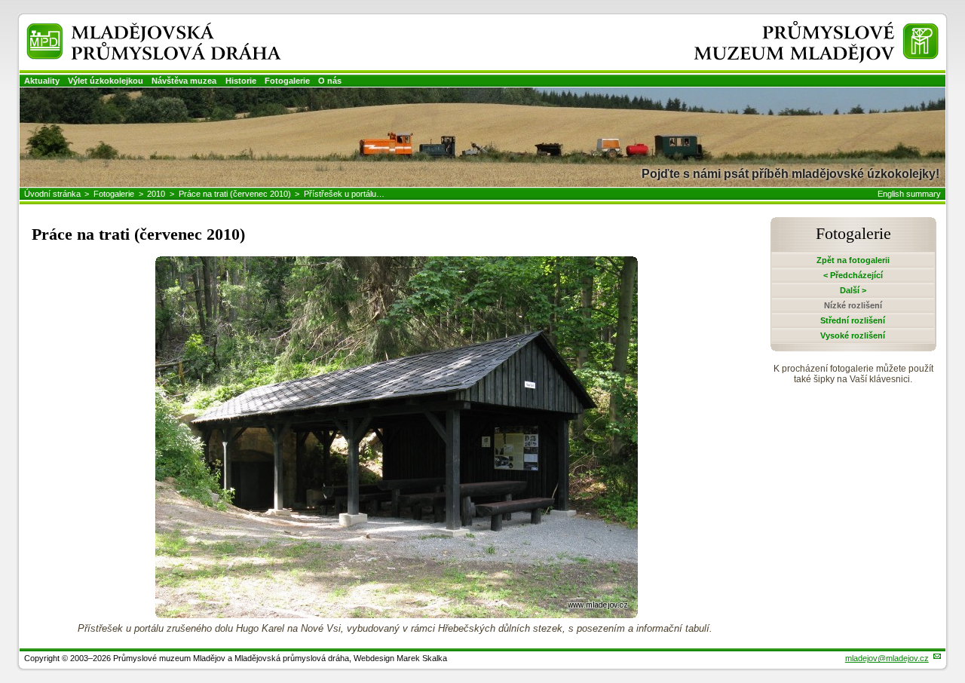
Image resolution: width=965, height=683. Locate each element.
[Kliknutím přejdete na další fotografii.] (396, 614)
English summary (909, 193)
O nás (330, 80)
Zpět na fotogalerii (853, 260)
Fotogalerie (287, 80)
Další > (853, 290)
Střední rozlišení (852, 320)
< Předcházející (853, 275)
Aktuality (42, 80)
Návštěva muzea (184, 80)
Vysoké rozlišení (852, 335)
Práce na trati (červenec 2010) (235, 193)
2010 (156, 193)
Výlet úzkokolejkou (105, 80)
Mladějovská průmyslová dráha (134, 29)
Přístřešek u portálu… (344, 193)
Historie (240, 80)
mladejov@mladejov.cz (887, 658)
